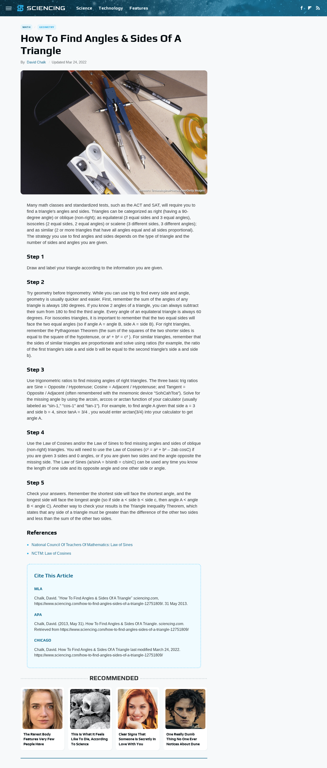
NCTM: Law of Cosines (51, 553)
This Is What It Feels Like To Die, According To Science (89, 739)
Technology (111, 8)
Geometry (46, 27)
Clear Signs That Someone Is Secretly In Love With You (137, 739)
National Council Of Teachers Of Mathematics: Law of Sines (82, 545)
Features (139, 8)
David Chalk (36, 62)
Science (84, 8)
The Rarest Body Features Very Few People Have (38, 739)
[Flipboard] (309, 8)
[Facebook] (301, 8)
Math (26, 27)
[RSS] (318, 8)
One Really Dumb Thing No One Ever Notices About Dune (183, 739)
